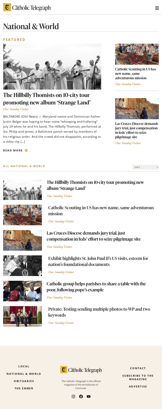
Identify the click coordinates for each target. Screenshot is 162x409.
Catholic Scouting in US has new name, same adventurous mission (135, 73)
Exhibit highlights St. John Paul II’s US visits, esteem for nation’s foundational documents (98, 261)
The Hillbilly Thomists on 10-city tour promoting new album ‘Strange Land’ (46, 98)
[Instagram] (73, 396)
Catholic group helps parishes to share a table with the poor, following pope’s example (96, 286)
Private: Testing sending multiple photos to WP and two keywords (99, 312)
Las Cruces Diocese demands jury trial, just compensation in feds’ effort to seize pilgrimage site (136, 130)
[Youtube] (88, 396)
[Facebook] (81, 396)
